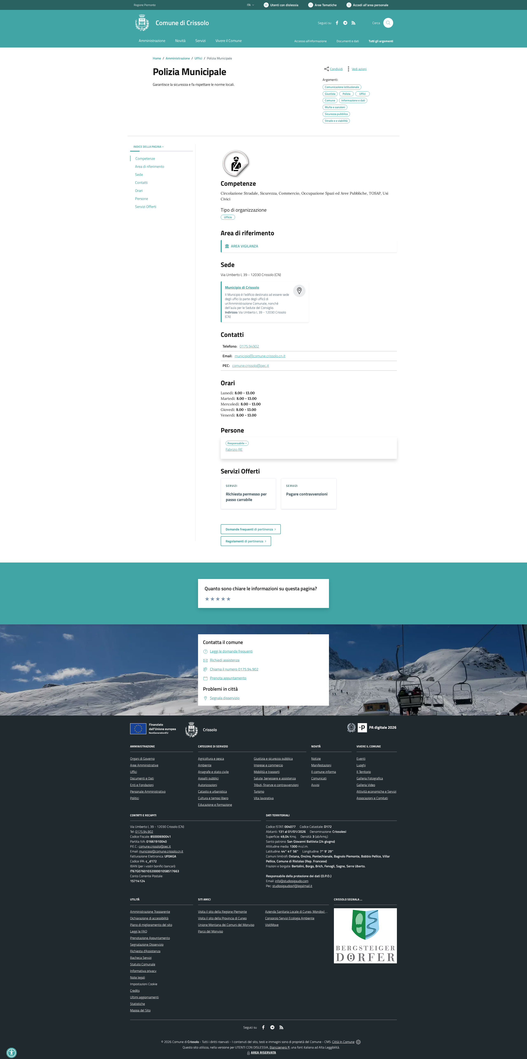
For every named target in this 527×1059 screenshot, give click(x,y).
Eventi (361, 758)
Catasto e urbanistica (212, 791)
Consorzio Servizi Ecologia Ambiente (289, 918)
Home (157, 58)
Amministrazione (178, 58)
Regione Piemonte (145, 5)
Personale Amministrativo (148, 791)
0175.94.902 (144, 831)
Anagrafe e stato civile (213, 771)
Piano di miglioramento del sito (151, 924)
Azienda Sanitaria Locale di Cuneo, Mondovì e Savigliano (303, 911)
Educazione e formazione (215, 804)
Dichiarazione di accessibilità (149, 918)
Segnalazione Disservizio (146, 944)
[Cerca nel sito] (388, 23)
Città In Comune (343, 1041)
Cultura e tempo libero (213, 798)
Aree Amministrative (144, 765)
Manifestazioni (321, 765)
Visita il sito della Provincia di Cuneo (222, 918)
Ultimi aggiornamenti (144, 997)
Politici (134, 798)
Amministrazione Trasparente (150, 911)
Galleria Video (366, 784)
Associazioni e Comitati (372, 798)
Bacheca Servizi (141, 957)
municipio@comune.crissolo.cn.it (260, 356)
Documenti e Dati (142, 778)
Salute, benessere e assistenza (275, 778)
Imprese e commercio (268, 765)
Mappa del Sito (140, 1010)
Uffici (198, 58)
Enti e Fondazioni (142, 784)
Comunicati (318, 778)
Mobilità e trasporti (267, 771)
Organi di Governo (142, 758)
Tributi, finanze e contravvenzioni (276, 784)
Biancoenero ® (280, 1047)
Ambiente (204, 765)
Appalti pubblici (208, 778)
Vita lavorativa (264, 798)
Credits (135, 990)
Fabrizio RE (234, 449)
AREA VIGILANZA (243, 246)
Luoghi (361, 765)
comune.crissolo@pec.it (250, 365)
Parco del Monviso (210, 931)
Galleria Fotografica (370, 778)
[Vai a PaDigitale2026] (372, 727)
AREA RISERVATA (263, 1052)
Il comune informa (323, 771)
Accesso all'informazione (310, 41)
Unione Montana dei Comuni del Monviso (226, 924)
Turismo (259, 791)
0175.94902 (249, 346)
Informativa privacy (143, 970)
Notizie (316, 758)
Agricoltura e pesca (211, 758)
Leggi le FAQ (138, 931)
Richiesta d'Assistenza (145, 951)
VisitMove (272, 924)
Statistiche (137, 1003)
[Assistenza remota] (358, 1041)
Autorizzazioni (207, 784)
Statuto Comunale (142, 964)
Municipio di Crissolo (242, 287)
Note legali (137, 977)
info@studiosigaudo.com (291, 880)
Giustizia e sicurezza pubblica (273, 758)
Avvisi (315, 784)
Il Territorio (364, 771)
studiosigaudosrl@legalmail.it (292, 885)
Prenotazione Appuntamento (150, 937)
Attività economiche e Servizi (376, 791)
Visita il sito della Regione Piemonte (222, 911)
